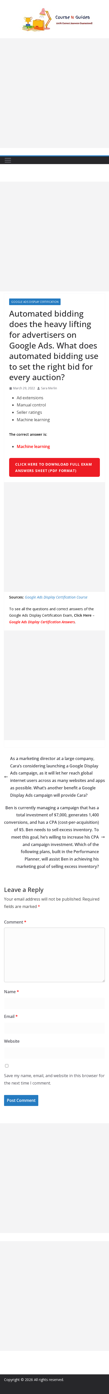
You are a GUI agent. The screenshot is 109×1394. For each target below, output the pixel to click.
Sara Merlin (49, 388)
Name (11, 991)
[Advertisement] (54, 93)
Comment (15, 922)
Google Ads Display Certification (35, 302)
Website (12, 1041)
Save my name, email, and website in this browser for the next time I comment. (54, 1079)
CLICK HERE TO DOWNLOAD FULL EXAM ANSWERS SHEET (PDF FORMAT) (53, 467)
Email (11, 1016)
